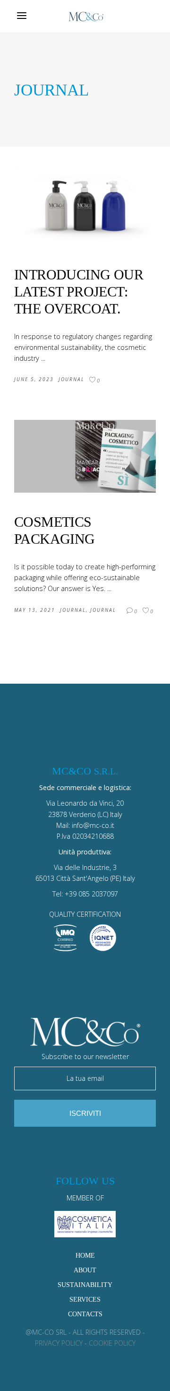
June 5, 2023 (34, 379)
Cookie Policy (112, 1343)
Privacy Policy (59, 1343)
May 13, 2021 (34, 610)
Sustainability (85, 1284)
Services (85, 1299)
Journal (72, 379)
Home (85, 1255)
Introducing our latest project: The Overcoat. (78, 291)
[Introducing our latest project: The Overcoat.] (85, 205)
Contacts (85, 1314)
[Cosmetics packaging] (85, 456)
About (85, 1270)
